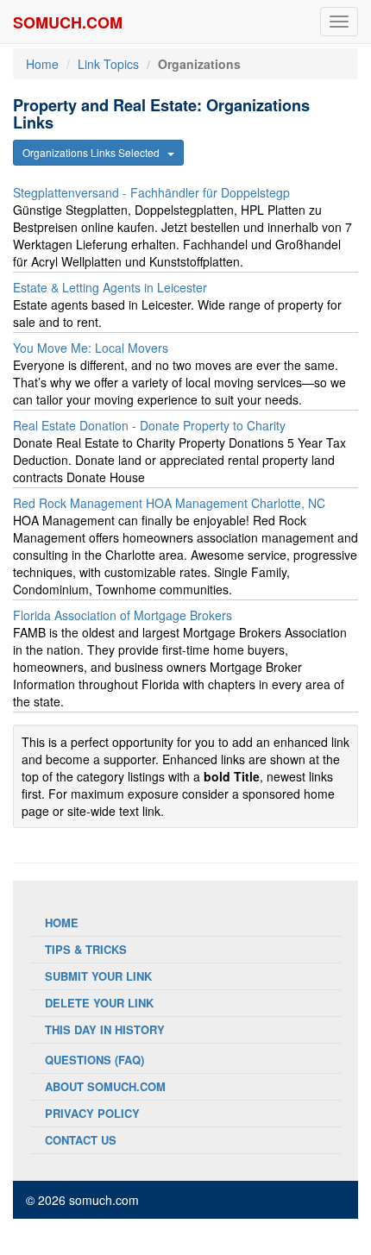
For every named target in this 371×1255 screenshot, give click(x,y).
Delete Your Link (99, 1003)
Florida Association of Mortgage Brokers (122, 615)
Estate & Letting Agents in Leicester (110, 287)
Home (42, 63)
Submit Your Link (98, 976)
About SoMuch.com (105, 1086)
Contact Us (80, 1140)
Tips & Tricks (86, 949)
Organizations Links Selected (94, 152)
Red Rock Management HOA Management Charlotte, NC (169, 502)
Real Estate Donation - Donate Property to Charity (149, 425)
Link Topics (108, 63)
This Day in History (105, 1029)
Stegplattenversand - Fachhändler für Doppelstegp (151, 192)
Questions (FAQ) (94, 1059)
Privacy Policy (92, 1113)
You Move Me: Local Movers (90, 347)
